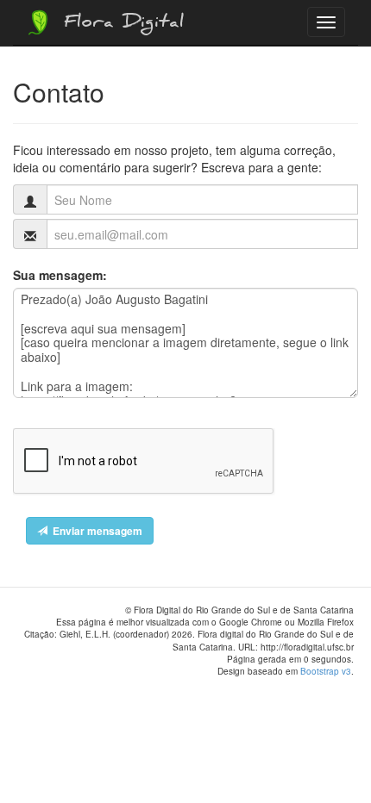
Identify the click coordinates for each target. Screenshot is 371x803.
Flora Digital (119, 24)
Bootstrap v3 (325, 671)
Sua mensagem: (60, 274)
